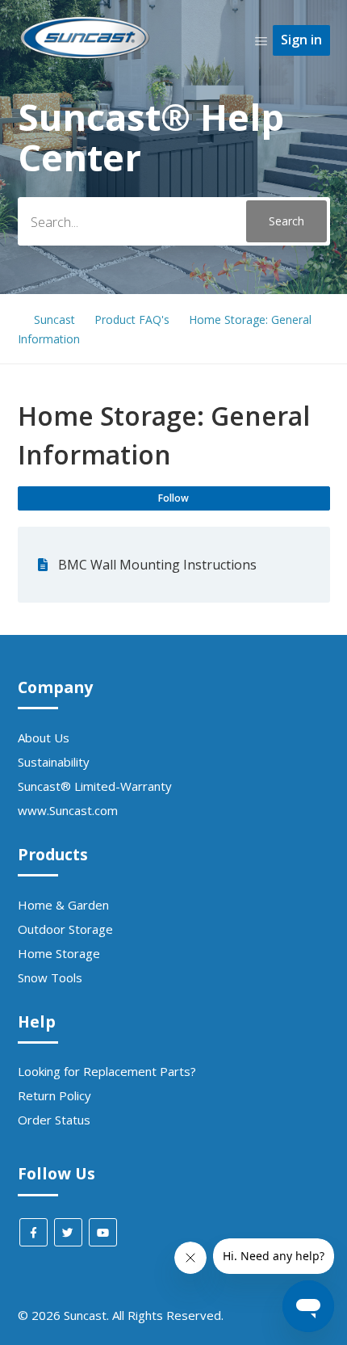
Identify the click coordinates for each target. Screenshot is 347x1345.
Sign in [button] (301, 39)
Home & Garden (63, 905)
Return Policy (54, 1095)
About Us (43, 737)
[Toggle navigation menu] (261, 40)
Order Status (54, 1120)
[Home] (85, 57)
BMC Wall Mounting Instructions (157, 565)
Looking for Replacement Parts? (107, 1071)
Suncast (54, 319)
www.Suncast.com (68, 810)
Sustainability (54, 762)
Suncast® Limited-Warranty (95, 786)
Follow (173, 498)
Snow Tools (50, 977)
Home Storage (59, 953)
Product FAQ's (131, 319)
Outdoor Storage (65, 929)
